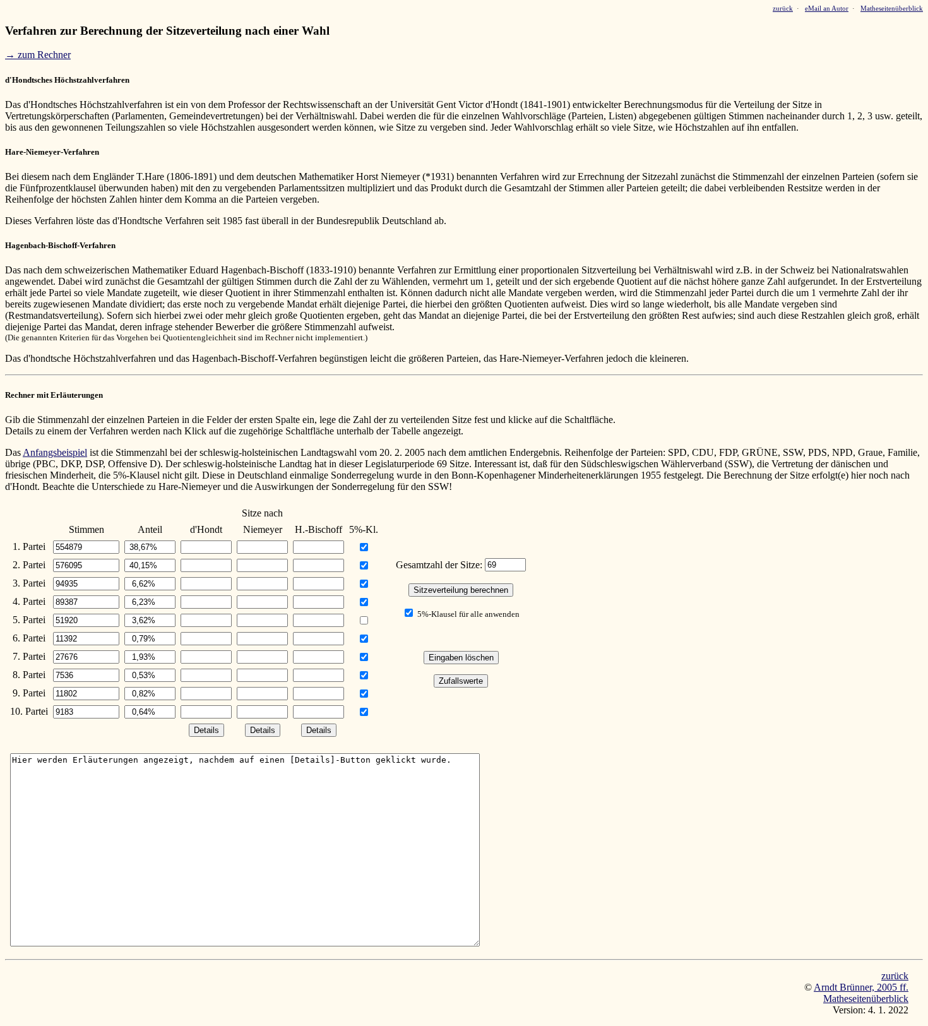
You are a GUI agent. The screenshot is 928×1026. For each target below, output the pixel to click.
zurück (783, 8)
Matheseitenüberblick (891, 8)
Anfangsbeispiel (55, 452)
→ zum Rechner (38, 54)
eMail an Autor (826, 8)
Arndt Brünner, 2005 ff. (861, 987)
